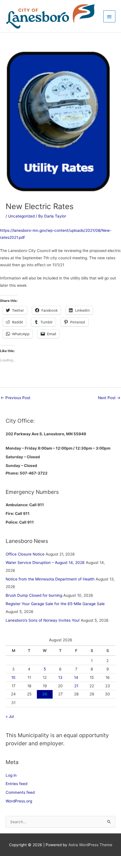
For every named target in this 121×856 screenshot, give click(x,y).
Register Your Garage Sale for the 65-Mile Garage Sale (55, 603)
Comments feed (20, 792)
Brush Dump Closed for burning (34, 595)
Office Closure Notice (25, 554)
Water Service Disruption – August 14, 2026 (45, 562)
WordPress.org (19, 801)
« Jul (10, 716)
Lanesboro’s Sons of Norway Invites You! (43, 620)
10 (13, 677)
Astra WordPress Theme (90, 845)
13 (60, 677)
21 (76, 686)
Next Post (109, 397)
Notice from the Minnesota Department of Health (50, 579)
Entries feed (16, 783)
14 (76, 677)
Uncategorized (21, 216)
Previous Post (15, 397)
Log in (11, 775)
